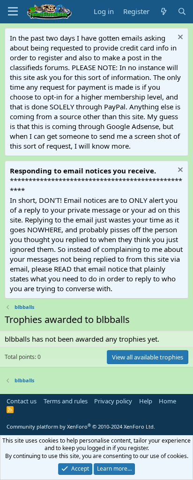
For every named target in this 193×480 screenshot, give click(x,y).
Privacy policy (113, 401)
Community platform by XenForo (81, 426)
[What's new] (163, 11)
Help (145, 401)
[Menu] (13, 11)
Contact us (22, 401)
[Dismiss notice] (179, 38)
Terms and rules (66, 401)
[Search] (182, 11)
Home (167, 401)
